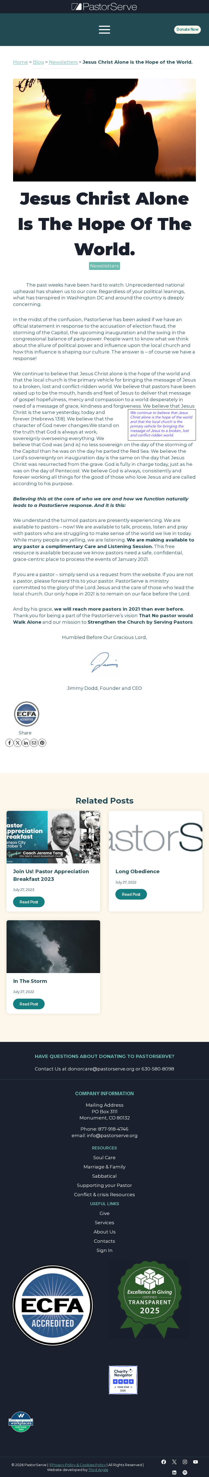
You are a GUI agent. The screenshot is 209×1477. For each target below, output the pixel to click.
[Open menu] (105, 29)
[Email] (34, 743)
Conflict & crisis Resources (104, 1194)
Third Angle (98, 1469)
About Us (105, 1232)
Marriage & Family (104, 1167)
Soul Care (104, 1157)
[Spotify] (185, 1472)
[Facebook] (9, 743)
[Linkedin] (174, 1472)
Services (104, 1222)
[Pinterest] (42, 743)
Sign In (105, 1250)
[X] (18, 743)
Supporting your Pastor (104, 1185)
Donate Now (187, 29)
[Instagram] (185, 1461)
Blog (38, 62)
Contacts (104, 1241)
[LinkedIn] (26, 743)
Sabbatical (104, 1176)
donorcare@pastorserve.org (101, 1069)
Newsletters (63, 62)
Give (105, 1213)
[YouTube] (195, 1461)
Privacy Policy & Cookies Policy (78, 1465)
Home (20, 62)
